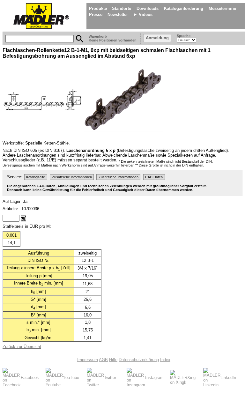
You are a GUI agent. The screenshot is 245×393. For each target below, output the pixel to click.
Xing (191, 377)
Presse (95, 14)
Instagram (154, 377)
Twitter (110, 377)
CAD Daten (154, 177)
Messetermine (222, 8)
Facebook (30, 377)
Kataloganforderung (183, 8)
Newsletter (118, 14)
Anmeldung (157, 37)
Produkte (98, 8)
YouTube (71, 377)
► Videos (142, 14)
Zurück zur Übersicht (22, 346)
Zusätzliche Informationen (72, 177)
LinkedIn (228, 377)
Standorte (121, 8)
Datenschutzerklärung (139, 359)
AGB (103, 359)
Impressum (87, 359)
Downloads (148, 8)
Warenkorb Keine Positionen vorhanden (113, 38)
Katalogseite (35, 177)
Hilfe (113, 359)
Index (165, 359)
